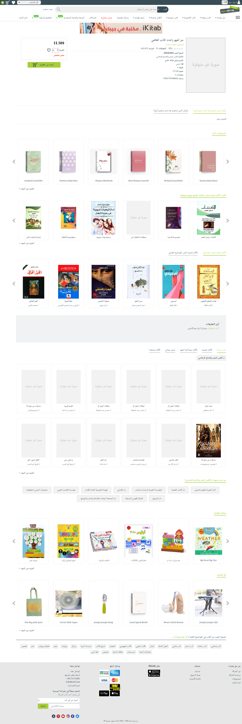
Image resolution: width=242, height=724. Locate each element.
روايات (64, 646)
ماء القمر (103, 460)
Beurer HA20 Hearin (173, 622)
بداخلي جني (68, 460)
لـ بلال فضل (173, 305)
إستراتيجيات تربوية (103, 237)
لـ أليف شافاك (208, 305)
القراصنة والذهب (138, 460)
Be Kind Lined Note (173, 181)
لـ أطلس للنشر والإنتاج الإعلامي (211, 358)
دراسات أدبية (86, 646)
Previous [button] (228, 161)
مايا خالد (103, 464)
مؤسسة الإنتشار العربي (66, 490)
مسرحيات (131, 652)
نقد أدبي (94, 652)
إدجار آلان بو (172, 464)
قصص (24, 646)
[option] (208, 161)
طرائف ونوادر (44, 646)
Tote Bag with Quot (33, 622)
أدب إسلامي (216, 646)
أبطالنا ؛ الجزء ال (173, 406)
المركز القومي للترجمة (134, 498)
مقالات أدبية (118, 652)
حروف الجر (33, 560)
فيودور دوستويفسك (207, 464)
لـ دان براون (104, 305)
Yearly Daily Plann (208, 181)
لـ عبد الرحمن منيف (138, 305)
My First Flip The (208, 560)
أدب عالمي (176, 646)
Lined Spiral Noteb (139, 622)
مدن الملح (138, 301)
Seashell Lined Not (34, 181)
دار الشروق (157, 498)
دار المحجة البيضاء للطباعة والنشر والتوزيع (98, 498)
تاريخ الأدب (100, 646)
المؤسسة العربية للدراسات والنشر (148, 490)
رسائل (74, 646)
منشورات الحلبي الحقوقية (37, 490)
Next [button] (14, 161)
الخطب (112, 646)
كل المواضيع (182, 637)
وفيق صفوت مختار (174, 44)
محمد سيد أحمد (67, 410)
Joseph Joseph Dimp (103, 622)
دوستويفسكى (33, 410)
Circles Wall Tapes (68, 622)
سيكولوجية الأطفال (68, 237)
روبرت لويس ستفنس (137, 464)
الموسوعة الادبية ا (173, 237)
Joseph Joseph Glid (209, 622)
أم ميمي (173, 301)
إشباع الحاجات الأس (33, 237)
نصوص (105, 652)
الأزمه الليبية (68, 406)
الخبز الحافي (33, 301)
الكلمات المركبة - (103, 560)
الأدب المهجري (125, 646)
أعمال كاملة (163, 646)
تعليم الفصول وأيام (68, 560)
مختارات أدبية (145, 652)
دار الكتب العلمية (178, 490)
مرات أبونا (208, 406)
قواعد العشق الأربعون (208, 301)
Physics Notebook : (103, 181)
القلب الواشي (173, 460)
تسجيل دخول (232, 2)
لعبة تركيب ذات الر (173, 560)
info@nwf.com (73, 682)
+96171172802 (73, 678)
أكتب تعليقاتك (213, 328)
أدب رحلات (202, 646)
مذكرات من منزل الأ (33, 406)
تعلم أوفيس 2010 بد (138, 560)
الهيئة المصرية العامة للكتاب (96, 490)
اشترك (43, 706)
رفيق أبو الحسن (67, 464)
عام (32, 646)
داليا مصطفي (207, 410)
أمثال (152, 646)
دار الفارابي (121, 490)
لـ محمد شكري (33, 305)
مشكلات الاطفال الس (138, 237)
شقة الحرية (68, 301)
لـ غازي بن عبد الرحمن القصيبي (68, 305)
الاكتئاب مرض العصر (208, 237)
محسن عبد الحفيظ (172, 410)
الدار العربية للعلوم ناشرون (205, 490)
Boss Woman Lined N (138, 181)
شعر (55, 646)
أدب (173, 637)
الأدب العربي (140, 646)
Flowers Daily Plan (69, 181)
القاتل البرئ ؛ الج (33, 460)
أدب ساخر (189, 646)
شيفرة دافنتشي (103, 301)
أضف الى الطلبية (47, 65)
